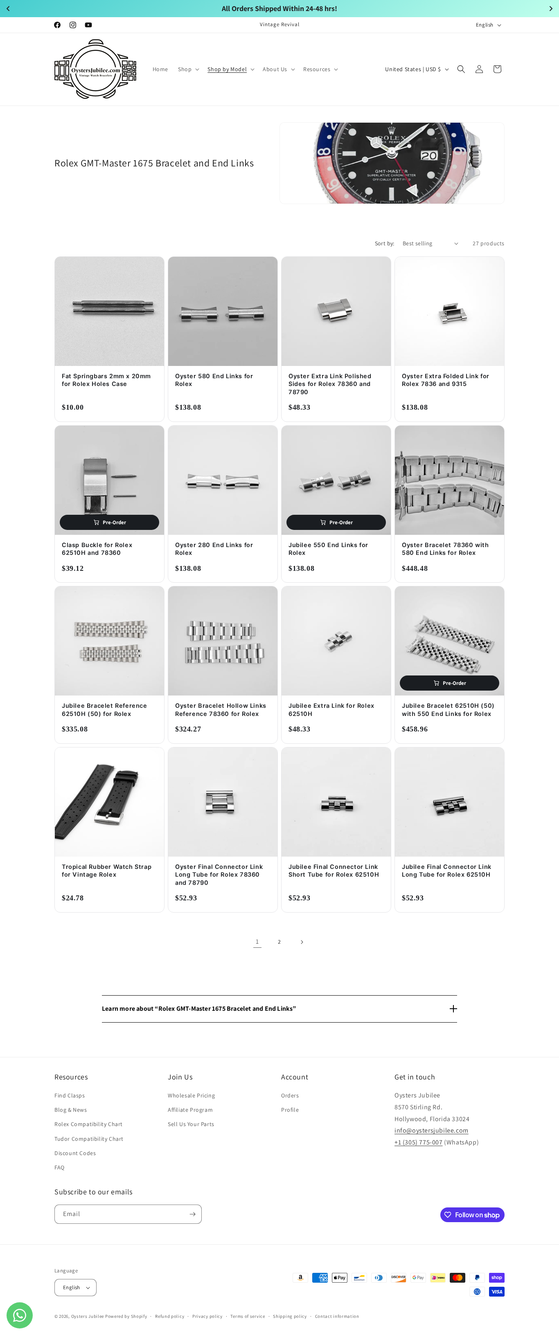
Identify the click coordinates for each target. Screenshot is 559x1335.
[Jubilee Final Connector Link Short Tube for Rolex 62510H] (336, 802)
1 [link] (257, 941)
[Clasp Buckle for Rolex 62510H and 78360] (109, 480)
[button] (188, 69)
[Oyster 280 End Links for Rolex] (222, 480)
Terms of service (247, 1316)
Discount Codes (75, 1153)
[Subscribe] (192, 1214)
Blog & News (70, 1109)
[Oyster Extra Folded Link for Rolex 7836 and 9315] (449, 311)
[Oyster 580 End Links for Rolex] (222, 311)
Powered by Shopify (126, 1316)
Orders (290, 1095)
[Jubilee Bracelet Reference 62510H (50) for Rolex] (109, 641)
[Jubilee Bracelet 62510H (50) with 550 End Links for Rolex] (449, 641)
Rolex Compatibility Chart (88, 1124)
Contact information (337, 1316)
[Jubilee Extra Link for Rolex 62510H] (336, 641)
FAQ (59, 1167)
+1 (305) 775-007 (418, 1142)
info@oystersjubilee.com (431, 1130)
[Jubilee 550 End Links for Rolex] (336, 480)
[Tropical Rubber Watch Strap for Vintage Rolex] (109, 802)
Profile (290, 1109)
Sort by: (384, 243)
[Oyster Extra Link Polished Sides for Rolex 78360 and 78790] (336, 311)
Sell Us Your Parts (191, 1124)
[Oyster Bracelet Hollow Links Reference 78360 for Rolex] (222, 641)
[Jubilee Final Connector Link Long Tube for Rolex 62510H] (449, 802)
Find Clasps (69, 1095)
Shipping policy (290, 1316)
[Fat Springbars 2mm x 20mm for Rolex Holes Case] (109, 311)
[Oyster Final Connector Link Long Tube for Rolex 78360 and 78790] (222, 802)
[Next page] (302, 942)
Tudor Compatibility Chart (89, 1138)
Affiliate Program (190, 1109)
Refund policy (169, 1316)
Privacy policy (207, 1316)
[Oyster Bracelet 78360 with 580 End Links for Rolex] (449, 480)
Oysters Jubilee (87, 1316)
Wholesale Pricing (191, 1095)
